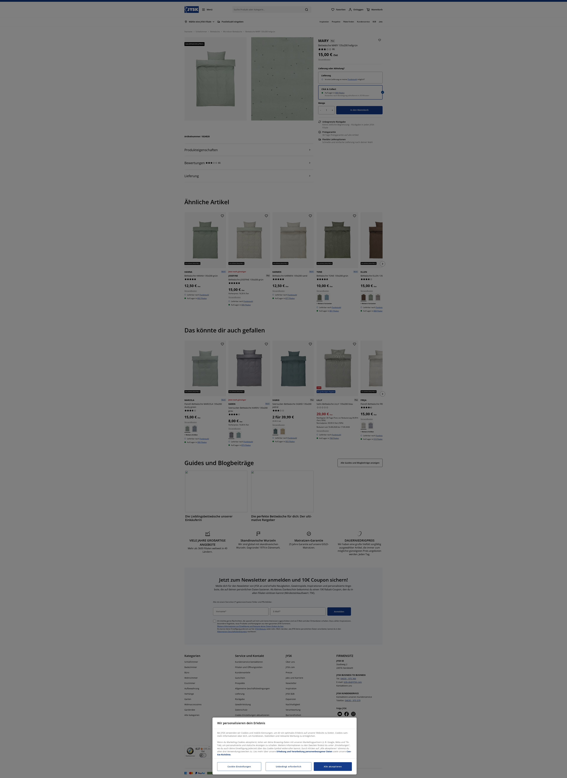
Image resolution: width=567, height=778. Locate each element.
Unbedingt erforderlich (288, 766)
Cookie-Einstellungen (239, 766)
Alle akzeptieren (333, 766)
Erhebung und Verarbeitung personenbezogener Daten (304, 751)
